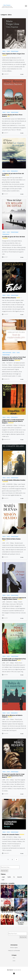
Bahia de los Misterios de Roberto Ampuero (12, 716)
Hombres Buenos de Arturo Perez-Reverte (12, 115)
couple (3, 877)
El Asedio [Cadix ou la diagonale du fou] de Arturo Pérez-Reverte (14, 659)
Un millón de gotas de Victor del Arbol (13, 236)
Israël (3, 879)
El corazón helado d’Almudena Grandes (13, 480)
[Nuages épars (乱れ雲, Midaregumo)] (20, 918)
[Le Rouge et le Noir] (7, 891)
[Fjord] (20, 891)
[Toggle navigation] (26, 6)
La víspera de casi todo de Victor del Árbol (13, 174)
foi (14, 877)
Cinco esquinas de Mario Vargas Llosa (13, 53)
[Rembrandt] (20, 904)
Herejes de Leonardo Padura (10, 834)
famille (9, 877)
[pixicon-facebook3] (14, 973)
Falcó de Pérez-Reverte (9, 298)
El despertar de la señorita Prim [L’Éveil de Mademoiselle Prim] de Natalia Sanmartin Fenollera (14, 358)
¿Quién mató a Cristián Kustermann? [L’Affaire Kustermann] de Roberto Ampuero (13, 421)
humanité (19, 877)
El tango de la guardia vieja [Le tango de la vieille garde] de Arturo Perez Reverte (13, 775)
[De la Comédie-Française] (7, 904)
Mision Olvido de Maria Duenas (11, 539)
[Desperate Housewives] (7, 918)
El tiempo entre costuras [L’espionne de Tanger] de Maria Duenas (14, 598)
